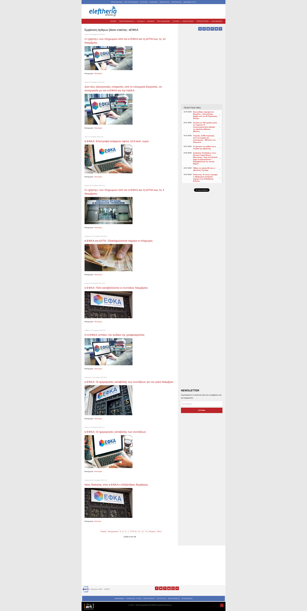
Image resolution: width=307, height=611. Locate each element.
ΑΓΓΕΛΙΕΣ (144, 2)
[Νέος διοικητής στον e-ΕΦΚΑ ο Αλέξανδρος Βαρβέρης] (109, 503)
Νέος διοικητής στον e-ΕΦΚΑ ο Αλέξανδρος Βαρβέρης (116, 484)
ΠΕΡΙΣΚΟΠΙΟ (176, 2)
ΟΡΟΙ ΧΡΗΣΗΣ (149, 598)
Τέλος (159, 531)
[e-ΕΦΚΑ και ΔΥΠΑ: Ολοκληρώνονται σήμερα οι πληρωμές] (109, 257)
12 (143, 531)
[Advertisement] (201, 250)
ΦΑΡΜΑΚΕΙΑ (119, 598)
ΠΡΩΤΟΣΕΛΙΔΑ (117, 2)
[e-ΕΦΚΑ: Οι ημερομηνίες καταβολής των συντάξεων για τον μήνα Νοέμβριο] (109, 400)
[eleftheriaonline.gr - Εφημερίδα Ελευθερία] (103, 11)
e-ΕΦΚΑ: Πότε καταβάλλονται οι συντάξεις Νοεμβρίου (116, 287)
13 (146, 531)
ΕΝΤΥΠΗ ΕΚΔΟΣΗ (131, 2)
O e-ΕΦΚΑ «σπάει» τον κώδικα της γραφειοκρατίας (115, 334)
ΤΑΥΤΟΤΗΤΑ (161, 598)
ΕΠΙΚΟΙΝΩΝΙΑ (187, 598)
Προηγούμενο (113, 531)
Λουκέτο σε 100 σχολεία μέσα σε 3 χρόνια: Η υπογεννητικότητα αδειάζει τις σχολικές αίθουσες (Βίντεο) (205, 127)
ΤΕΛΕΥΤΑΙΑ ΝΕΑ (192, 107)
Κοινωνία (97, 521)
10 (135, 531)
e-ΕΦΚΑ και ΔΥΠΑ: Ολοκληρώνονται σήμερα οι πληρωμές (119, 240)
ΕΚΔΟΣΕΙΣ (154, 2)
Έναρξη (103, 531)
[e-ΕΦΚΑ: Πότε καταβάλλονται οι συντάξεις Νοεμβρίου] (109, 305)
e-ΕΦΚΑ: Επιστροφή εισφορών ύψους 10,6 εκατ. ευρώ (117, 141)
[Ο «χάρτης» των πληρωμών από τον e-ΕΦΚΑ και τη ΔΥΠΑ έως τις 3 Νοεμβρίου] (109, 210)
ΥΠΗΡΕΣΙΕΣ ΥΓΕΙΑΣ (134, 598)
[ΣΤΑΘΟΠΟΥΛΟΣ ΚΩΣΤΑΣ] (88, 606)
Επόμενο (152, 531)
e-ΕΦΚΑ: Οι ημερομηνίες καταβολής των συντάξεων (115, 431)
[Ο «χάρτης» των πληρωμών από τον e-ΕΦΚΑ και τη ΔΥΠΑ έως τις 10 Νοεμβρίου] (109, 58)
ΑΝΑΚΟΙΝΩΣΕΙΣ (174, 598)
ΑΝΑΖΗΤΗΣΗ (164, 2)
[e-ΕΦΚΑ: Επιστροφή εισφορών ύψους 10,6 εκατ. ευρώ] (109, 159)
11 (139, 531)
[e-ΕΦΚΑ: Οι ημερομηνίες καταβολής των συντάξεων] (109, 451)
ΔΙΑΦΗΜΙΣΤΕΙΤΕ (189, 2)
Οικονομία (98, 73)
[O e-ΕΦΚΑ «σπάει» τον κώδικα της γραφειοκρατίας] (109, 352)
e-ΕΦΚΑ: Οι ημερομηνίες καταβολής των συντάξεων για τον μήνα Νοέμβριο (129, 381)
